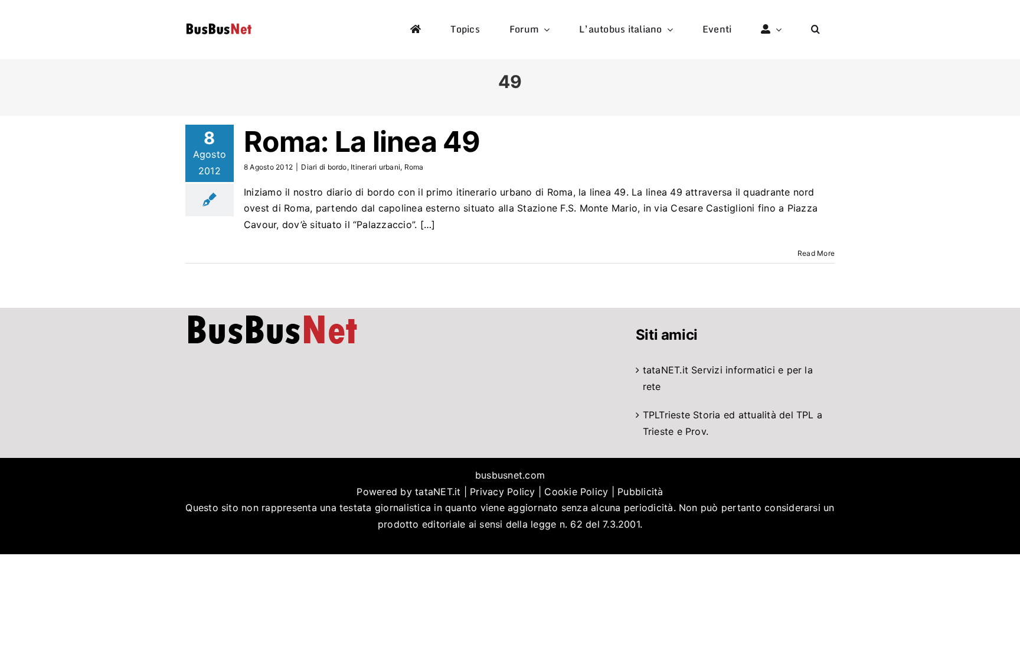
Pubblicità (640, 492)
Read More (816, 253)
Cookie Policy (576, 492)
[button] (815, 29)
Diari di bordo (323, 166)
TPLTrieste (666, 415)
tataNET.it (665, 370)
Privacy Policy (502, 492)
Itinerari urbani (375, 166)
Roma (414, 166)
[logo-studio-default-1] (218, 25)
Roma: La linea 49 (362, 141)
